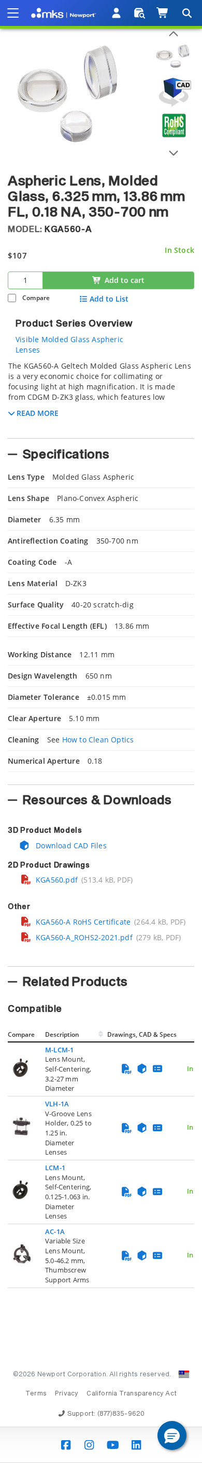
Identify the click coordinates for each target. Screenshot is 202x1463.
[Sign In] (116, 13)
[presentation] (101, 731)
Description (62, 1034)
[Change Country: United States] (184, 1374)
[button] (171, 1435)
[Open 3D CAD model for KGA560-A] (173, 92)
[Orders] (139, 13)
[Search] (186, 13)
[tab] (101, 397)
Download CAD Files (70, 845)
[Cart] (162, 13)
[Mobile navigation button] (13, 13)
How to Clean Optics (98, 739)
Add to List (109, 299)
